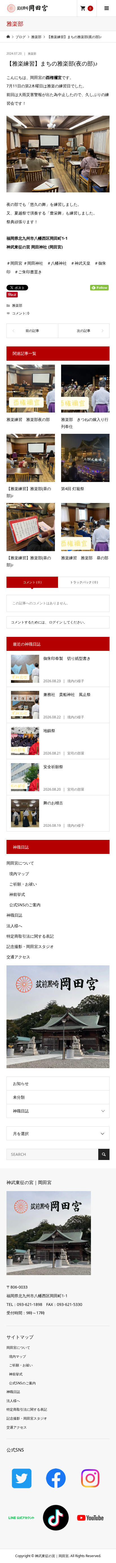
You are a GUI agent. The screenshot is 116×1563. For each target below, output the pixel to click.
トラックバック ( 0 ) (84, 582)
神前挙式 (17, 894)
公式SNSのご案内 (25, 904)
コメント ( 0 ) (32, 582)
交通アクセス (18, 956)
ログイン (56, 622)
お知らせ (21, 1083)
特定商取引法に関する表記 (30, 936)
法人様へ (14, 925)
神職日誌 (14, 915)
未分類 (19, 1097)
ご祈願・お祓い (23, 884)
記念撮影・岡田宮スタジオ (30, 946)
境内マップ (19, 873)
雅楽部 (32, 53)
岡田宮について (20, 863)
